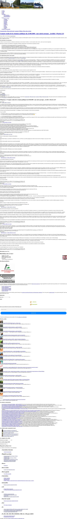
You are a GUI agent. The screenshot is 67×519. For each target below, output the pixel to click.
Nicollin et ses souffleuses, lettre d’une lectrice (10, 433)
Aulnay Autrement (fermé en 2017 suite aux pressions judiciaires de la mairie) (16, 509)
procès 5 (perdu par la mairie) (6, 289)
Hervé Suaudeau (6, 15)
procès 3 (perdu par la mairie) (6, 288)
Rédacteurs (3, 14)
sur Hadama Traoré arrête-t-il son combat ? (11, 417)
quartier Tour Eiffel (12, 58)
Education (5, 22)
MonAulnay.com (6, 479)
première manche (51, 292)
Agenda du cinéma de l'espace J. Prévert (10, 457)
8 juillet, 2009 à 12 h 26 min (6, 122)
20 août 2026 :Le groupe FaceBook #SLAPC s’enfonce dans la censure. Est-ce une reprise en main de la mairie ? (20, 367)
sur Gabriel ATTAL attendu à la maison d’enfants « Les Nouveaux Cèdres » (15, 408)
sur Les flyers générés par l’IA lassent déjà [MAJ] (10, 406)
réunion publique (20, 60)
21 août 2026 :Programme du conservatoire (9, 363)
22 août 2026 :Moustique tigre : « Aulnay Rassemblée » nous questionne (14, 351)
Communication (3, 31)
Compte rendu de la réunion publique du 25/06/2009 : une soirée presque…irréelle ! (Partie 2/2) (32, 33)
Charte (3, 12)
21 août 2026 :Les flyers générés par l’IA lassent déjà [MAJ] (12, 355)
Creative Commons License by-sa (13, 518)
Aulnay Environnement (7, 451)
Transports (5, 27)
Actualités (5, 19)
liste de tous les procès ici (36, 283)
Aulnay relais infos (7, 478)
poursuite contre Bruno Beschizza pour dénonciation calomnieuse (32, 292)
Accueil (3, 10)
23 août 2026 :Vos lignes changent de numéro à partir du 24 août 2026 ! (14, 335)
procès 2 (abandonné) (5, 287)
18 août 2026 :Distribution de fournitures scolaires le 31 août (12, 391)
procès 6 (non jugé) (5, 290)
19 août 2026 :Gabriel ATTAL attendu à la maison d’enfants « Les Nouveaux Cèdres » (16, 379)
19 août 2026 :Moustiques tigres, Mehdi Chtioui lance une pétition (13, 383)
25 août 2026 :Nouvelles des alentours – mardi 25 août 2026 (12, 327)
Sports (5, 25)
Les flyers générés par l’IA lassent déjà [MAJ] (10, 435)
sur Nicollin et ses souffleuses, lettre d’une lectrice (10, 424)
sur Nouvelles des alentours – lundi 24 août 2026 (12, 404)
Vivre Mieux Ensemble (7, 473)
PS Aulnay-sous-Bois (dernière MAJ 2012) (10, 511)
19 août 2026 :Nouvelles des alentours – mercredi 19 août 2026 (13, 387)
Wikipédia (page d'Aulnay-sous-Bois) (10, 461)
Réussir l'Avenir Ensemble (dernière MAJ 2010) (11, 496)
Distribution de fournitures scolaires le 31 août (10, 431)
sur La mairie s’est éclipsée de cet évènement (11, 419)
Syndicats (5, 26)
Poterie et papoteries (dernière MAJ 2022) (10, 484)
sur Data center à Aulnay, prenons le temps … (11, 420)
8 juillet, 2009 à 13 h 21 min (7, 134)
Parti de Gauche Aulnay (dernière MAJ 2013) (11, 500)
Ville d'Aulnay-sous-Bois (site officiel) (10, 460)
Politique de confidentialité (6, 29)
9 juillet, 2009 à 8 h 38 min (11, 157)
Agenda (5, 28)
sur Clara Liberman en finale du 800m (9, 418)
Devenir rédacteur (6, 16)
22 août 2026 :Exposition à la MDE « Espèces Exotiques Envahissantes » (14, 339)
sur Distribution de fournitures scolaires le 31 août (13, 412)
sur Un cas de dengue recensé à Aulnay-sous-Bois (11, 414)
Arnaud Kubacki (2, 94)
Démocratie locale (10, 31)
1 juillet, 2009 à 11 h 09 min (6, 102)
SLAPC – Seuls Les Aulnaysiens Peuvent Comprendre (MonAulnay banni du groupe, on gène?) (19, 480)
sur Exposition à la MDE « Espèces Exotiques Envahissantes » (14, 405)
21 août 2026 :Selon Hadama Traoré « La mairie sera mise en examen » (14, 359)
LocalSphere (6, 24)
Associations (6, 20)
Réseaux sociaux (6, 18)
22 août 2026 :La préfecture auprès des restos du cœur (11, 343)
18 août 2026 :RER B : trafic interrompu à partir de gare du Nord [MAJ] (14, 399)
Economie (5, 21)
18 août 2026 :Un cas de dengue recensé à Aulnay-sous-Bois (12, 395)
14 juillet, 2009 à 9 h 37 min (11, 232)
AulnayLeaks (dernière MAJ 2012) (9, 469)
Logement (17, 31)
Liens (3, 17)
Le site (3, 13)
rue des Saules (23, 58)
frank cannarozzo (3, 157)
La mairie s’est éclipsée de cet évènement (9, 430)
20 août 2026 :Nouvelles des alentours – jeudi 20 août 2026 (12, 375)
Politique (5, 23)
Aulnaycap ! (6, 465)
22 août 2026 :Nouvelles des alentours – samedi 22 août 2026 (12, 347)
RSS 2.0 (4, 97)
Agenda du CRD (6, 458)
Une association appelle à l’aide (8, 432)
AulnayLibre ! (6, 495)
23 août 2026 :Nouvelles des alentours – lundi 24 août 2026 (12, 331)
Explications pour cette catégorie (9, 516)
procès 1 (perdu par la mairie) (6, 286)
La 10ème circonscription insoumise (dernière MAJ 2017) (13, 489)
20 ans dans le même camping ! (8, 436)
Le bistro (3, 11)
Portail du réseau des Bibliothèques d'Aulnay (11, 459)
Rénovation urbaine (27, 31)
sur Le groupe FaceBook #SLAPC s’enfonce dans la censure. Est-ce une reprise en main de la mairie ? (21, 410)
